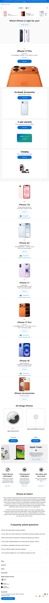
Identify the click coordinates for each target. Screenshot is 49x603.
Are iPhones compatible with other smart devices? (15, 545)
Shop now (24, 61)
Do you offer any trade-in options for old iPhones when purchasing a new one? (23, 534)
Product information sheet (24, 217)
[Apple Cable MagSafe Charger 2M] (35, 418)
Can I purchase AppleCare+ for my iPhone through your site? (18, 553)
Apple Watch (38, 505)
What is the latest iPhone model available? (13, 530)
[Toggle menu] (1, 7)
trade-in (30, 511)
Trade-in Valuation (36, 459)
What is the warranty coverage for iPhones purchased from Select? (20, 537)
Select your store (6, 4)
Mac (14, 506)
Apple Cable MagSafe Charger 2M (35, 429)
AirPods (43, 505)
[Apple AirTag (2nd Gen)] (13, 418)
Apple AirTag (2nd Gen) (13, 431)
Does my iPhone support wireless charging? (13, 549)
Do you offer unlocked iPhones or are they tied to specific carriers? (20, 541)
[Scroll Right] (48, 13)
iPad (10, 506)
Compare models (24, 24)
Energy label (25, 215)
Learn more (24, 57)
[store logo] (24, 8)
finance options (41, 511)
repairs (25, 511)
